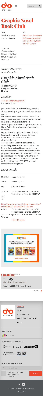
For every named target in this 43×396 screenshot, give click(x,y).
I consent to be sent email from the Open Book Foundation (15, 374)
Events (20, 306)
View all (36, 291)
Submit (40, 6)
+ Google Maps (18, 220)
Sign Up (35, 373)
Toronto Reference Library (12, 100)
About (20, 322)
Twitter (19, 384)
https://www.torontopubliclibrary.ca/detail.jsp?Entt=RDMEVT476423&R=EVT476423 (21, 205)
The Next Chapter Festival (14, 282)
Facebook (23, 384)
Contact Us (21, 392)
